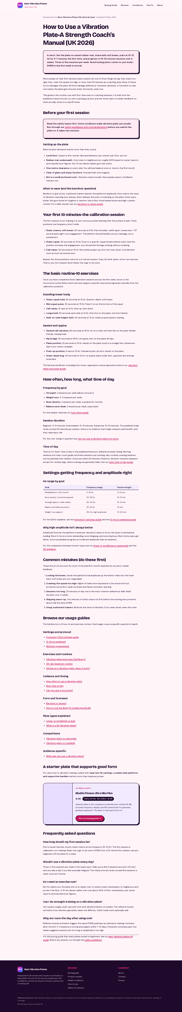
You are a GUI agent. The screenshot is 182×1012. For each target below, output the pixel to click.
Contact (122, 976)
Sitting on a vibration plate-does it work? (68, 668)
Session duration (164, 484)
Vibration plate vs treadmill (60, 743)
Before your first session (165, 446)
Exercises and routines (166, 518)
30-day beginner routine (59, 663)
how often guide (79, 412)
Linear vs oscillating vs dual (60, 721)
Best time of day (55, 685)
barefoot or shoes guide (90, 204)
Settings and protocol (166, 514)
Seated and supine (164, 471)
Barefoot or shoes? (56, 703)
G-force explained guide (123, 519)
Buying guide (73, 973)
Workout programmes (57, 646)
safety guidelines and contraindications (86, 127)
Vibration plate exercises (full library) (66, 659)
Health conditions (75, 980)
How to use (73, 984)
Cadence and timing (165, 523)
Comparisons (162, 536)
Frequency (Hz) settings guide (62, 637)
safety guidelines (93, 940)
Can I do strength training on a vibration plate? (167, 565)
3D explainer (49, 549)
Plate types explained (165, 531)
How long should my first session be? (167, 553)
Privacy (121, 980)
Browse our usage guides (165, 510)
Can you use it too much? (59, 690)
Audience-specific (164, 540)
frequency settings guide (88, 519)
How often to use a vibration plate (64, 681)
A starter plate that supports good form (166, 544)
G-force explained (56, 641)
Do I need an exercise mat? (167, 561)
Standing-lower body (165, 467)
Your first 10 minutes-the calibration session (166, 458)
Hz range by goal (163, 497)
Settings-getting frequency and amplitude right (166, 493)
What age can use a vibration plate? (65, 756)
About (160, 5)
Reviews (125, 5)
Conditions (137, 5)
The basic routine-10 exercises (166, 463)
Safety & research (76, 988)
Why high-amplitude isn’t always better (167, 501)
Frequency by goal (164, 480)
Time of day (161, 488)
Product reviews (75, 976)
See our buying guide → (90, 818)
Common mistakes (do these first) (166, 505)
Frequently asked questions (166, 548)
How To (150, 5)
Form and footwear (164, 527)
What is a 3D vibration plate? (61, 725)
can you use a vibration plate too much (98, 438)
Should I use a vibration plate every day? (167, 557)
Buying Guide (111, 5)
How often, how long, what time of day (166, 476)
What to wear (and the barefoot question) (167, 454)
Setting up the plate (165, 450)
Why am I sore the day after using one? (167, 570)
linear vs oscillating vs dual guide (111, 545)
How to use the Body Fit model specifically (68, 708)
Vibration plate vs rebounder (61, 738)
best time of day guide (121, 462)
